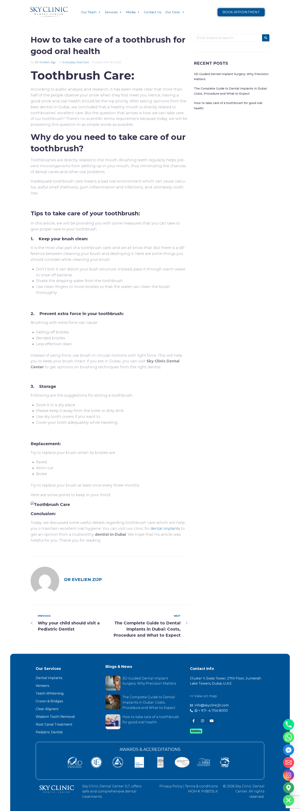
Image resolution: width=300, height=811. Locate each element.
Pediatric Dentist (49, 732)
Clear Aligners (47, 709)
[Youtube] (211, 720)
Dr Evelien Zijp (45, 62)
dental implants (165, 528)
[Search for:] (227, 38)
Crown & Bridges (49, 701)
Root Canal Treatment (54, 724)
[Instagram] (202, 720)
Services (111, 12)
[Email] (288, 762)
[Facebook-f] (193, 720)
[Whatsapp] (288, 737)
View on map (205, 696)
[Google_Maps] (288, 787)
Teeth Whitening (50, 693)
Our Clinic (172, 12)
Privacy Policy (170, 786)
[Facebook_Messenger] (288, 749)
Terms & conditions (201, 786)
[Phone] (288, 724)
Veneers (42, 686)
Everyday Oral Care (76, 62)
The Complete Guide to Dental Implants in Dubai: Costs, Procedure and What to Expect (148, 702)
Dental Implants (49, 678)
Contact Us (152, 12)
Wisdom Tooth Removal (55, 717)
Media (131, 12)
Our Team (89, 12)
